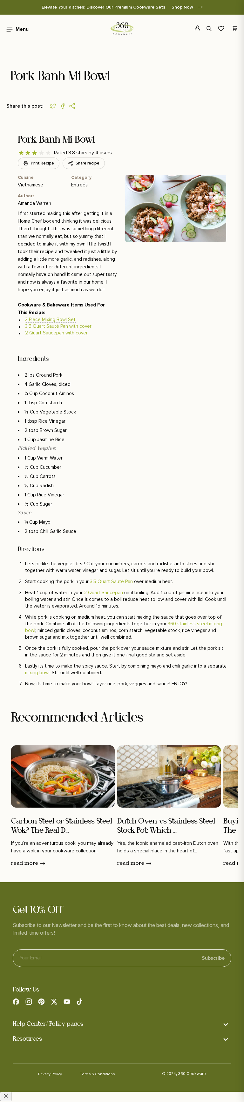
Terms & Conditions (97, 1074)
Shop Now (183, 7)
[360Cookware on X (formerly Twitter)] (54, 1001)
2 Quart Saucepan (103, 592)
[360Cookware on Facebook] (16, 1001)
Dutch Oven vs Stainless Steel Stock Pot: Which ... (166, 826)
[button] (16, 28)
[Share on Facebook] (64, 106)
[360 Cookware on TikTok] (79, 1001)
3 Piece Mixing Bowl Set (50, 319)
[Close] (5, 1096)
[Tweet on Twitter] (54, 106)
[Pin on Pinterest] (73, 106)
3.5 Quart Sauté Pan (111, 581)
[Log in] (193, 28)
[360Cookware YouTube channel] (67, 1001)
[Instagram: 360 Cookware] (28, 1001)
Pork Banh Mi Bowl (56, 140)
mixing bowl (37, 672)
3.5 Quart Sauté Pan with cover (58, 326)
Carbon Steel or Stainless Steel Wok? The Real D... (61, 826)
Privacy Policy (50, 1074)
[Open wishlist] (221, 29)
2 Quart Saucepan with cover (56, 333)
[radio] (21, 153)
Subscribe (213, 958)
